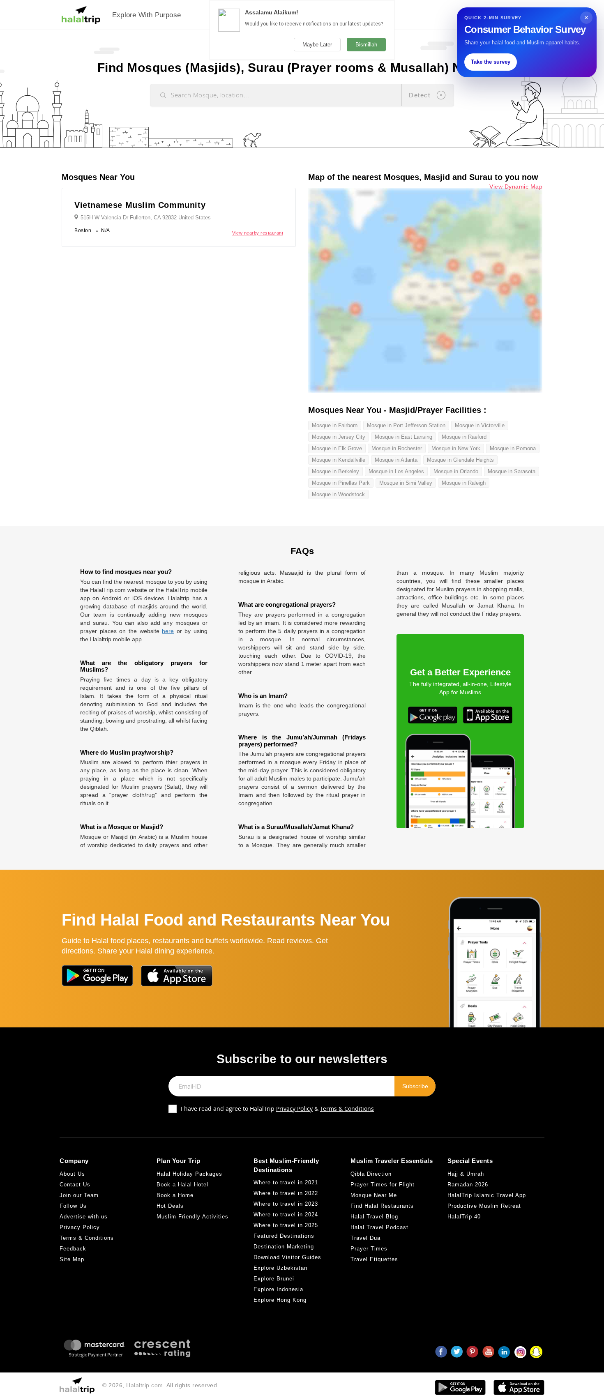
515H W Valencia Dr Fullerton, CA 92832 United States (146, 217)
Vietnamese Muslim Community (139, 205)
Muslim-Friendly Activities (192, 1216)
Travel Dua (365, 1238)
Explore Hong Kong (280, 1300)
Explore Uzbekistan (280, 1268)
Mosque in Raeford (464, 437)
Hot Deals (170, 1206)
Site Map (72, 1259)
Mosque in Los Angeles (396, 471)
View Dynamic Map (515, 187)
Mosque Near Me (373, 1195)
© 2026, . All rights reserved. (160, 1385)
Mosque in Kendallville (338, 460)
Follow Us (73, 1206)
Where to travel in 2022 (286, 1193)
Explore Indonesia (278, 1289)
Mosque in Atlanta (396, 460)
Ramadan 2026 (467, 1184)
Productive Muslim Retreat (484, 1206)
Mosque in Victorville (480, 425)
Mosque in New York (455, 448)
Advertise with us (84, 1216)
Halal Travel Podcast (379, 1227)
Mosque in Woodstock (338, 494)
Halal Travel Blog (374, 1216)
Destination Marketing (284, 1246)
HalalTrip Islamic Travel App (486, 1195)
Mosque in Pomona (513, 448)
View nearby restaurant (257, 232)
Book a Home (175, 1195)
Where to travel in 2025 (286, 1225)
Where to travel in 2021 (286, 1182)
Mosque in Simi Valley (405, 483)
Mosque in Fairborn (334, 425)
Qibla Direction (371, 1174)
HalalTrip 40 (464, 1216)
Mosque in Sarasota (511, 471)
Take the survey (490, 62)
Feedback (73, 1249)
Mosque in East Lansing (403, 437)
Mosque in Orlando (455, 471)
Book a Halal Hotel (182, 1184)
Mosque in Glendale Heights (460, 460)
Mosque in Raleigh (464, 483)
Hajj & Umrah (465, 1174)
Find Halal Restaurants (382, 1206)
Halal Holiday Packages (189, 1174)
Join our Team (79, 1195)
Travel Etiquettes (374, 1259)
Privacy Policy (294, 1108)
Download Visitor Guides (287, 1257)
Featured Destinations (284, 1236)
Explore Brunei (274, 1279)
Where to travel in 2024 (286, 1214)
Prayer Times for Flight (382, 1184)
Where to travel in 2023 (286, 1204)
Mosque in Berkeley (335, 471)
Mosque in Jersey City (338, 437)
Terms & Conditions (347, 1108)
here (168, 631)
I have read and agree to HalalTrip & (277, 1108)
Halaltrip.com (144, 1385)
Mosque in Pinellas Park (341, 483)
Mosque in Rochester (396, 448)
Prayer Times (368, 1249)
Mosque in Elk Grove (337, 448)
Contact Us (75, 1184)
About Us (72, 1174)
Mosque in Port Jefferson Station (406, 425)
